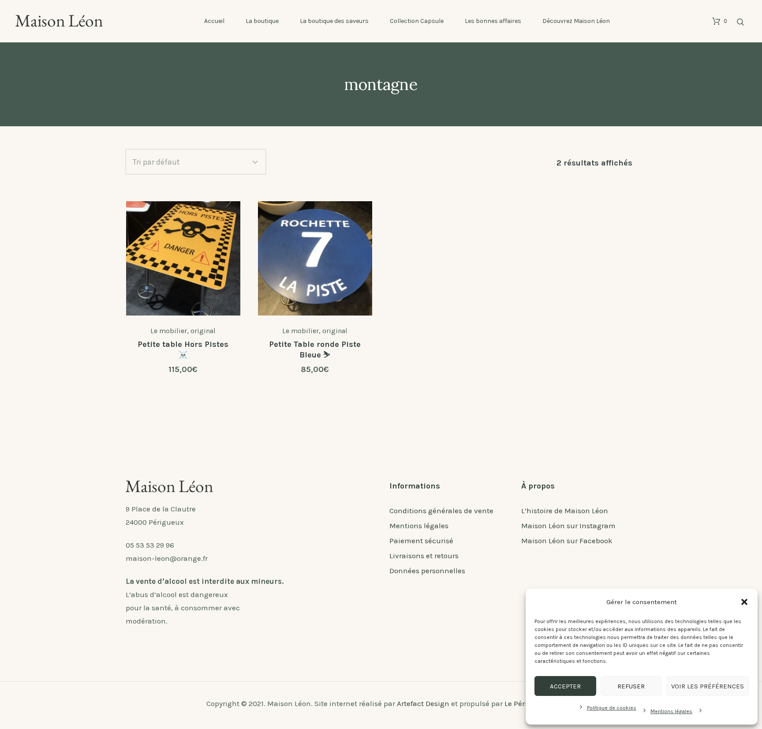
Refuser (631, 686)
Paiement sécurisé (421, 540)
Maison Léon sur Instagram (568, 525)
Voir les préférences (707, 686)
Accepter (565, 686)
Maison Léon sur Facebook (567, 540)
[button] (744, 601)
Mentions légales (671, 711)
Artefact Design (423, 703)
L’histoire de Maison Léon (564, 510)
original (203, 331)
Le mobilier (168, 331)
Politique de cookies (611, 708)
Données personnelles (427, 570)
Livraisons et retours (424, 555)
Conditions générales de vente (441, 510)
